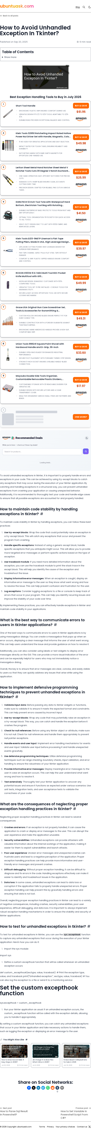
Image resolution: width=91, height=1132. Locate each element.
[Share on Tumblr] (57, 1088)
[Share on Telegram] (43, 1088)
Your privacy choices (65, 1126)
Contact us (82, 1126)
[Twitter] (89, 1126)
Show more (10, 57)
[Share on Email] (62, 1088)
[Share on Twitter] (34, 1088)
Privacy (50, 1126)
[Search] (83, 7)
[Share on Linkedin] (38, 1088)
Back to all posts (10, 15)
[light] (89, 7)
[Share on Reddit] (53, 1088)
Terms (42, 1126)
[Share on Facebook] (29, 1088)
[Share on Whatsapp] (48, 1088)
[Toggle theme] (87, 438)
